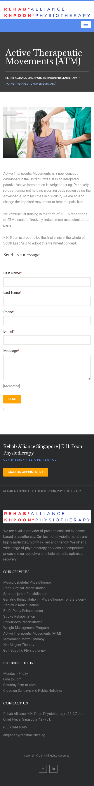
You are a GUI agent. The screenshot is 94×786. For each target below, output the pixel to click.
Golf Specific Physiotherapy (24, 650)
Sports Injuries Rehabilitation (25, 594)
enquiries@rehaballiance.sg (24, 735)
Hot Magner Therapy (18, 645)
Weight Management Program (26, 628)
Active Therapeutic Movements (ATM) (32, 633)
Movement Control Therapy (24, 639)
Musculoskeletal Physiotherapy (27, 582)
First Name (12, 273)
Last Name (12, 292)
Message (11, 351)
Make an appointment (25, 472)
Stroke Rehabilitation (19, 616)
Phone (9, 312)
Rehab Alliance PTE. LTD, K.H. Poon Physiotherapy (42, 491)
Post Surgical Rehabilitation (24, 588)
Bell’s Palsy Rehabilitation (23, 611)
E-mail (8, 331)
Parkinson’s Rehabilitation (22, 622)
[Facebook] (43, 769)
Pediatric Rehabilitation (21, 605)
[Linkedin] (53, 769)
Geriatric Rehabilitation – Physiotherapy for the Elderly (44, 599)
